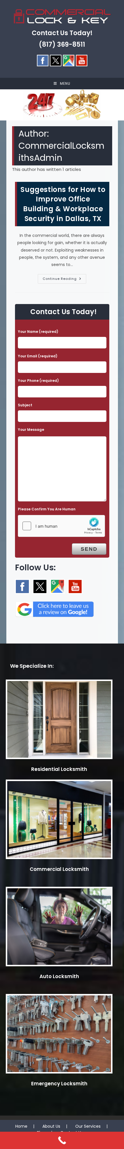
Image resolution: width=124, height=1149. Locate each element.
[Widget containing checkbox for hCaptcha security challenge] (61, 526)
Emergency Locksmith (59, 1083)
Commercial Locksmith (59, 869)
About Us (51, 1126)
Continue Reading (64, 280)
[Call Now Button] (62, 1140)
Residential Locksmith (59, 769)
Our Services (88, 1126)
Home (21, 1126)
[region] (62, 104)
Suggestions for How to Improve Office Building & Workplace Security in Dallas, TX (62, 204)
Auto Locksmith (59, 976)
